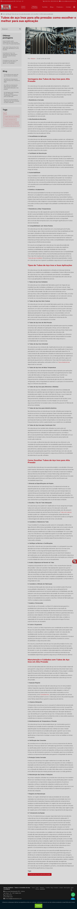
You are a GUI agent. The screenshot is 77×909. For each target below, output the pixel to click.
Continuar (38, 905)
